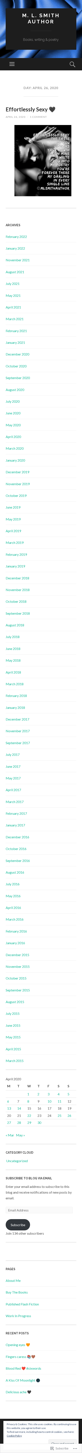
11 (59, 1101)
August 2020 (15, 390)
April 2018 (13, 672)
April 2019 (13, 531)
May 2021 (13, 295)
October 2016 (16, 849)
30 (39, 1122)
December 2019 (17, 472)
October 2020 (16, 366)
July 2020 (13, 401)
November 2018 (18, 590)
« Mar (10, 1135)
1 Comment (38, 116)
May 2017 (13, 778)
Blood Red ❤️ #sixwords (23, 1368)
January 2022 (15, 248)
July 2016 (13, 884)
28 (19, 1122)
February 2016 (16, 931)
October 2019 (16, 495)
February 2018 (16, 696)
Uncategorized (17, 1161)
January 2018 (15, 707)
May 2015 (13, 1037)
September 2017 (18, 743)
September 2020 (18, 378)
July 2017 (13, 754)
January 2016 (15, 943)
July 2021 (13, 284)
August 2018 (15, 625)
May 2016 (13, 896)
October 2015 (16, 978)
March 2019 (15, 542)
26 (69, 1115)
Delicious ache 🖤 (18, 1392)
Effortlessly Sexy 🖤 (31, 109)
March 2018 (15, 684)
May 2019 (13, 519)
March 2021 (15, 319)
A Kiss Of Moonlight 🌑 (23, 1380)
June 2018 (13, 649)
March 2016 (15, 919)
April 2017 (13, 790)
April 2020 (13, 437)
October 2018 (16, 601)
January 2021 (15, 342)
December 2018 (17, 578)
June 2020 (13, 413)
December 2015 (17, 955)
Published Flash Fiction (22, 1304)
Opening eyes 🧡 (18, 1345)
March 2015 (15, 1061)
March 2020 (15, 448)
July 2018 (13, 637)
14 (19, 1108)
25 (59, 1115)
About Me (13, 1280)
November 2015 (18, 966)
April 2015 (13, 1049)
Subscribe (18, 1225)
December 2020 (17, 354)
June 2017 (13, 766)
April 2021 (13, 307)
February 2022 (16, 237)
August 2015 (15, 1002)
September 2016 (18, 861)
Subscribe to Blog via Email (29, 1178)
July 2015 (13, 1013)
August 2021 (15, 272)
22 (29, 1115)
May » (20, 1135)
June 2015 (13, 1025)
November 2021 (18, 260)
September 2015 (18, 990)
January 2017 (15, 825)
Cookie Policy (14, 1435)
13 (9, 1108)
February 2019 (16, 554)
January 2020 (15, 460)
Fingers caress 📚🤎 (20, 1357)
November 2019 (18, 484)
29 (29, 1122)
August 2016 (15, 872)
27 (9, 1122)
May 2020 (13, 425)
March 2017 (15, 802)
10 (49, 1101)
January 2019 (15, 566)
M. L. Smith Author (41, 18)
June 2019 (13, 507)
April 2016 (13, 908)
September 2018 (18, 613)
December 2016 (17, 837)
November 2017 (18, 731)
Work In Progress (18, 1316)
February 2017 (16, 813)
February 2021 (16, 331)
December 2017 (17, 719)
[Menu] (12, 64)
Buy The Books (17, 1292)
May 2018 (13, 660)
